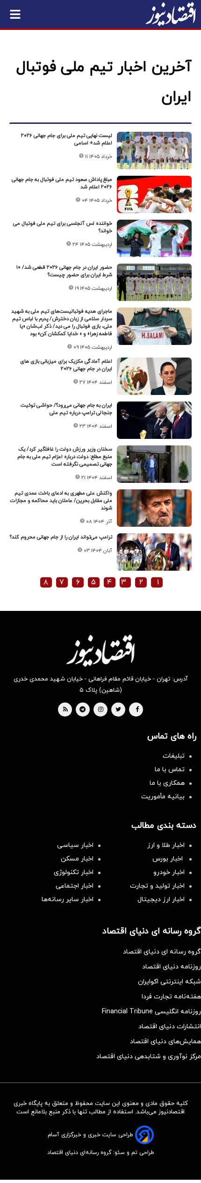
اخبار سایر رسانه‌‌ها (67, 899)
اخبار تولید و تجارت (157, 886)
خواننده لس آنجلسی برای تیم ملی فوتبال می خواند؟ (62, 227)
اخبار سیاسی (75, 845)
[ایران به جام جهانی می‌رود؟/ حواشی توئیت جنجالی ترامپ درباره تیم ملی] (154, 420)
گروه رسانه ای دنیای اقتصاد (162, 951)
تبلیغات (174, 756)
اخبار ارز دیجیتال (161, 899)
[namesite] (170, 14)
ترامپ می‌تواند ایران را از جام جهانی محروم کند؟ (61, 537)
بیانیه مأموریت (163, 796)
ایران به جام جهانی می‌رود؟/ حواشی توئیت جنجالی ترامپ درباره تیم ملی (66, 409)
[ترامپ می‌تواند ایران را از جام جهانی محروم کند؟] (154, 552)
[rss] (65, 710)
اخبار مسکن (77, 858)
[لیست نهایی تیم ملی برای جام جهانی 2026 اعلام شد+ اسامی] (154, 150)
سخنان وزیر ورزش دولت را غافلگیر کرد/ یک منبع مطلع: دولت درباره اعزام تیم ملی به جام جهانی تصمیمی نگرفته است (64, 456)
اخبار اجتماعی (74, 886)
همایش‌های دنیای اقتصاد (165, 1041)
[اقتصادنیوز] (100, 650)
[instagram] (100, 710)
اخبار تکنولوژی (73, 872)
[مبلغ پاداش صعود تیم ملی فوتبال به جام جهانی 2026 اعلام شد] (154, 194)
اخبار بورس (168, 858)
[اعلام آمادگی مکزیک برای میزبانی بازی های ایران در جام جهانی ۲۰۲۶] (154, 376)
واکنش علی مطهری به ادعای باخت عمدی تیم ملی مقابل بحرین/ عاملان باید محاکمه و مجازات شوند (61, 500)
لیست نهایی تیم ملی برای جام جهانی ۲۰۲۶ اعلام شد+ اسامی (66, 139)
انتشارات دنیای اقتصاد (169, 1026)
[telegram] (82, 710)
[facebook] (137, 710)
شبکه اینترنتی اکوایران (169, 981)
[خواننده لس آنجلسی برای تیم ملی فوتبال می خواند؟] (154, 238)
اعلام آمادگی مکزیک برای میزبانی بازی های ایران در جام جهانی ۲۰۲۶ (66, 365)
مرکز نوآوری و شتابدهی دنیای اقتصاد (148, 1056)
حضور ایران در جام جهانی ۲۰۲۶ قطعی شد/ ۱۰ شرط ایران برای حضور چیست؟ (64, 271)
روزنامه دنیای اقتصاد (171, 966)
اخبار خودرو (169, 872)
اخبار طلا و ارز (166, 845)
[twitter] (118, 710)
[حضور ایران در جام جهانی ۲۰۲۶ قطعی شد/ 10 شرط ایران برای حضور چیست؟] (154, 282)
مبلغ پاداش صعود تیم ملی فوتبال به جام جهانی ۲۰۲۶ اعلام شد (62, 183)
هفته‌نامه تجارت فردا (171, 996)
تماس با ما (170, 769)
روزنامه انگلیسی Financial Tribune (151, 1011)
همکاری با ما (167, 783)
